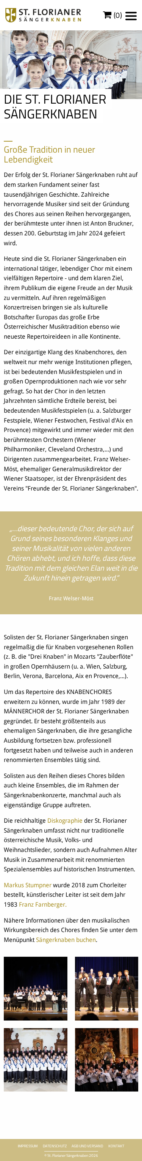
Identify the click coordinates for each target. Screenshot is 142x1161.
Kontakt (116, 1146)
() (117, 15)
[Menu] (131, 16)
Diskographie (65, 820)
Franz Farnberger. (43, 904)
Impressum (27, 1146)
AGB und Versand (87, 1146)
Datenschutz (55, 1146)
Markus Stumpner (27, 885)
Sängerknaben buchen (66, 939)
